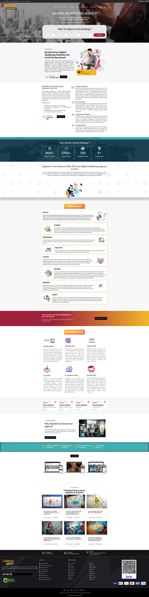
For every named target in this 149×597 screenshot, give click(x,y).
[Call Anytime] (46, 77)
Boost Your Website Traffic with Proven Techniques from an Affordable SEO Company (73, 513)
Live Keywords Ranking (81, 7)
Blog (105, 7)
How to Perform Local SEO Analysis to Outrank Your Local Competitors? (51, 513)
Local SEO (47, 375)
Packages (100, 7)
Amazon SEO (91, 346)
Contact (109, 7)
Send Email (69, 552)
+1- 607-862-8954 (54, 77)
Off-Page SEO (70, 346)
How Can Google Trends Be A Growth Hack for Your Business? (74, 538)
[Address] (87, 552)
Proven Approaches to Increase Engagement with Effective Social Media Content (52, 539)
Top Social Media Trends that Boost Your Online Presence (95, 512)
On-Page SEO (91, 375)
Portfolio (72, 7)
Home (55, 7)
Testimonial (93, 7)
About (59, 7)
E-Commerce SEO (71, 375)
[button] (74, 456)
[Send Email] (65, 553)
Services (65, 7)
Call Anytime (52, 76)
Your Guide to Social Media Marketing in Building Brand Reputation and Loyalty (95, 539)
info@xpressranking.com (73, 553)
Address (91, 551)
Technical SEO (48, 346)
